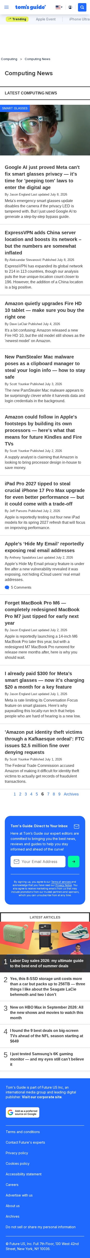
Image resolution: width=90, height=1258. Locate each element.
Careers (12, 1185)
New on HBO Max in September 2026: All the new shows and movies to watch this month (46, 1012)
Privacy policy (17, 1153)
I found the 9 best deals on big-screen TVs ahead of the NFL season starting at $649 (46, 1036)
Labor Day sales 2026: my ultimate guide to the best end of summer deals (47, 963)
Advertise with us (19, 1195)
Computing (9, 59)
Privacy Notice (63, 885)
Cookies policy (18, 1163)
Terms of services (61, 881)
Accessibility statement (24, 1174)
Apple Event (45, 19)
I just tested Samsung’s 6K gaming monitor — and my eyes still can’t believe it (47, 1059)
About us (13, 1206)
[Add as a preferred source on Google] (22, 1112)
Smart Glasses (15, 108)
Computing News (37, 59)
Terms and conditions (23, 1132)
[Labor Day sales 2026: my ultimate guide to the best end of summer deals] (45, 947)
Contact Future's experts (25, 1142)
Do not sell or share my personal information (41, 1227)
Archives (71, 794)
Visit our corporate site (42, 1097)
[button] (82, 7)
